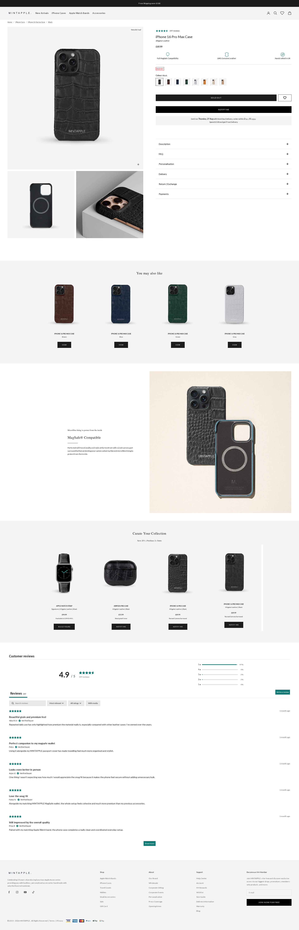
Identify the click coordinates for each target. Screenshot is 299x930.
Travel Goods (105, 888)
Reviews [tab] (18, 693)
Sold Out (216, 98)
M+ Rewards (201, 888)
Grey (234, 337)
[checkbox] (93, 703)
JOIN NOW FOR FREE (269, 902)
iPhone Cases (106, 883)
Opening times (155, 906)
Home (9, 22)
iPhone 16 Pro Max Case (64, 334)
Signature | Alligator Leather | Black (64, 609)
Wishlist (199, 892)
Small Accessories (108, 897)
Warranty (200, 906)
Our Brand (153, 878)
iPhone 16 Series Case (36, 22)
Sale (101, 901)
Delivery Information (205, 901)
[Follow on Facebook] (9, 892)
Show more (149, 843)
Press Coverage (155, 901)
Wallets (103, 892)
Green (178, 337)
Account (200, 883)
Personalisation (155, 897)
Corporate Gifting (156, 888)
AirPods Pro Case (121, 606)
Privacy (60, 921)
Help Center (201, 878)
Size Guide (200, 897)
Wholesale (153, 883)
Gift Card (104, 906)
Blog (198, 911)
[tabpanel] (149, 774)
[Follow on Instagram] (17, 892)
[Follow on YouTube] (25, 892)
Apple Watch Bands (108, 878)
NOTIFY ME (223, 109)
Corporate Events (156, 892)
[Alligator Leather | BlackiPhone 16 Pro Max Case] (159, 82)
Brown (64, 337)
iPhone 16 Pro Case (178, 606)
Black (50, 22)
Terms (52, 921)
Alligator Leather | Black (121, 609)
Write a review (283, 692)
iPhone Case (20, 22)
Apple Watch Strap (64, 606)
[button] (282, 13)
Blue (121, 337)
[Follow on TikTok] (33, 892)
